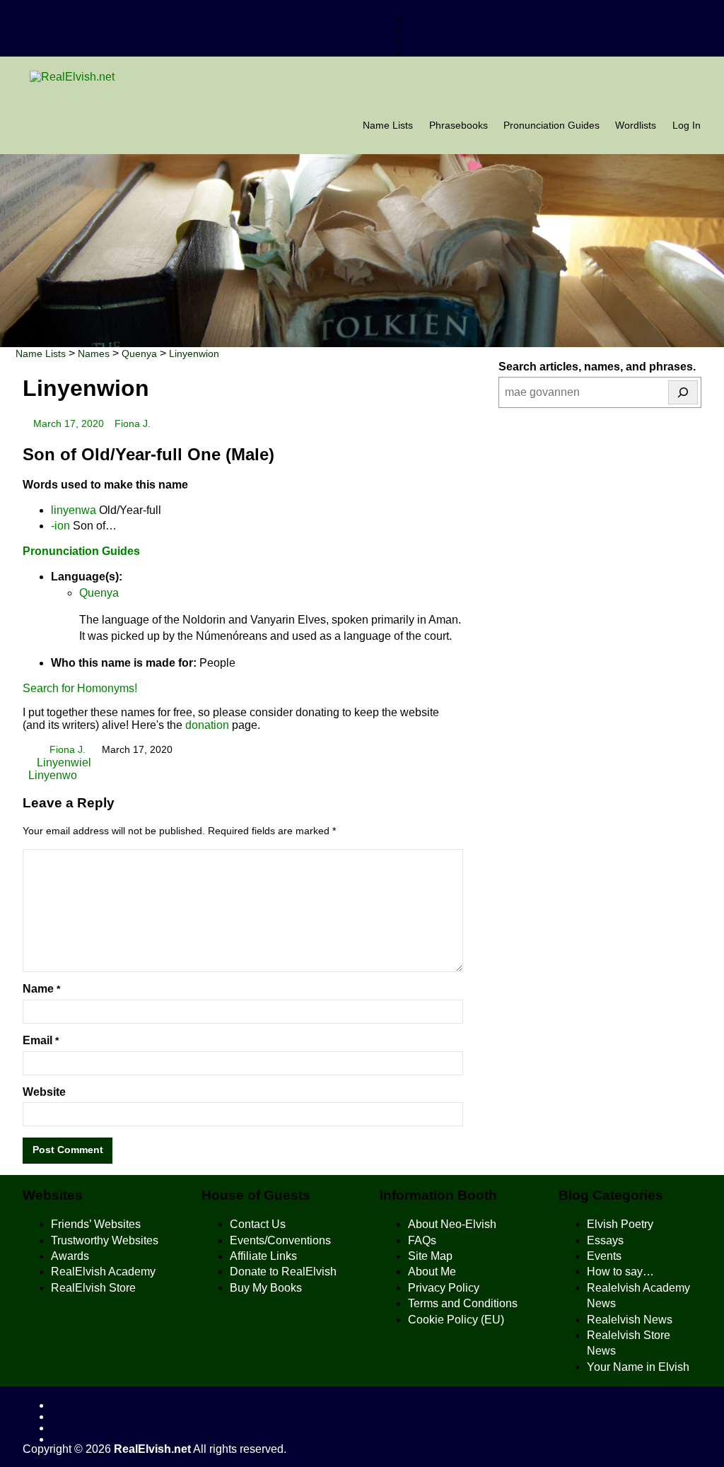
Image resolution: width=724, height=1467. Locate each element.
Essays (605, 1240)
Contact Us (258, 1224)
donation (207, 725)
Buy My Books (266, 1288)
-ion (60, 526)
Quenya (99, 593)
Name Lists (388, 125)
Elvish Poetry (620, 1224)
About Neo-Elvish (452, 1224)
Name (41, 989)
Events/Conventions (280, 1240)
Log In (686, 125)
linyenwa (73, 510)
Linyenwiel (62, 762)
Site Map (430, 1256)
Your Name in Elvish (638, 1367)
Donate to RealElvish (283, 1272)
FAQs (422, 1240)
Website (44, 1092)
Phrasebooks (458, 125)
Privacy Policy (443, 1288)
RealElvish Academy (103, 1272)
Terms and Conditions (463, 1303)
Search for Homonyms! (80, 688)
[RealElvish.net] (362, 77)
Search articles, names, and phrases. (597, 367)
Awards (70, 1256)
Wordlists (635, 125)
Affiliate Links (263, 1256)
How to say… (620, 1272)
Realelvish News (629, 1320)
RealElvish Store (93, 1288)
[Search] (683, 392)
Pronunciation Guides (551, 125)
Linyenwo (52, 775)
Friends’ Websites (96, 1224)
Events (604, 1256)
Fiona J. (133, 424)
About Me (432, 1272)
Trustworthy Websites (104, 1240)
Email (41, 1040)
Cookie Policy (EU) (456, 1320)
